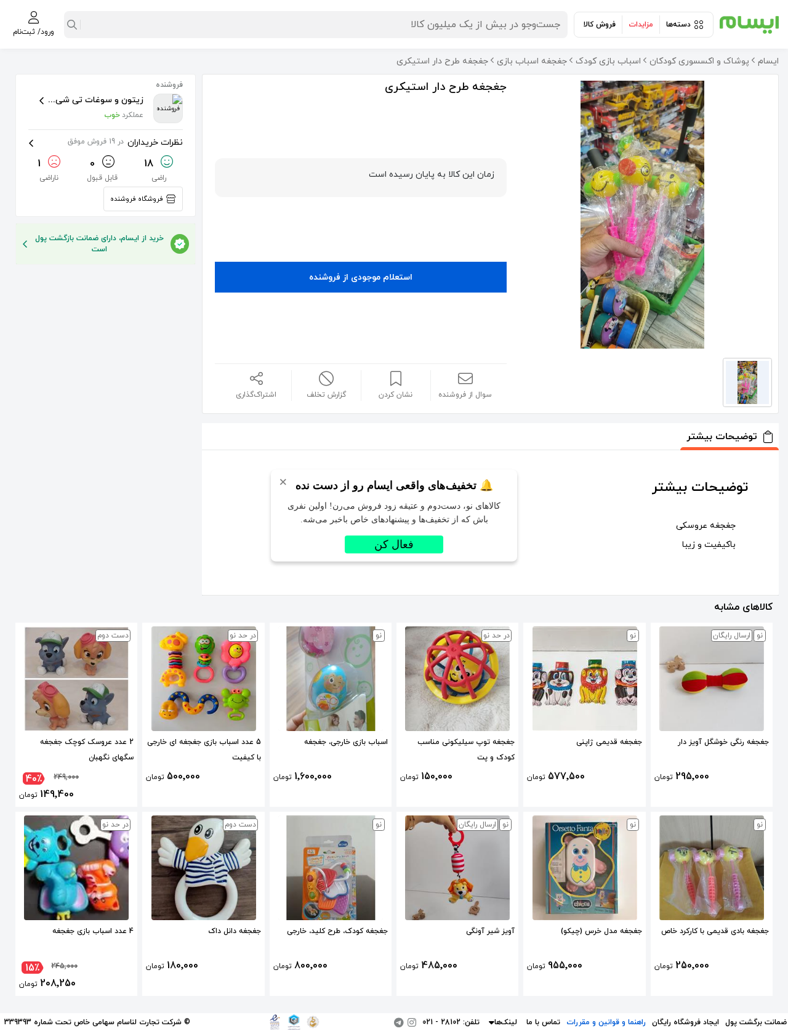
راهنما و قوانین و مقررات (606, 1022)
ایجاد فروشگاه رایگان (685, 1022)
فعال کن (394, 544)
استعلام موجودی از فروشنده (360, 277)
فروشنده (169, 85)
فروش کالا (600, 25)
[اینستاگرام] (412, 1022)
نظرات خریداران (125, 142)
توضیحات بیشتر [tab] (721, 436)
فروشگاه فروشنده (136, 199)
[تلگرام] (399, 1022)
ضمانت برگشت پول (756, 1022)
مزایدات (641, 25)
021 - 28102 (441, 1022)
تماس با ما (543, 1022)
